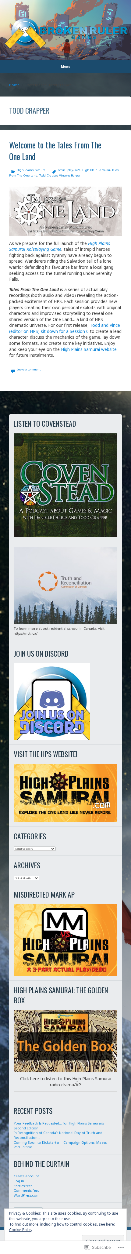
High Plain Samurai (96, 170)
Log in (19, 1181)
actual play (65, 170)
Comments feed (27, 1190)
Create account (26, 1176)
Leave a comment (29, 369)
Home (14, 84)
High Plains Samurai (31, 170)
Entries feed (23, 1185)
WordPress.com (27, 1195)
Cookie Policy (20, 1229)
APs (77, 170)
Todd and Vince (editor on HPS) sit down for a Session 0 (64, 328)
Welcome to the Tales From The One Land (55, 150)
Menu (65, 66)
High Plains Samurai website (89, 349)
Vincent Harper (69, 175)
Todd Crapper (48, 175)
